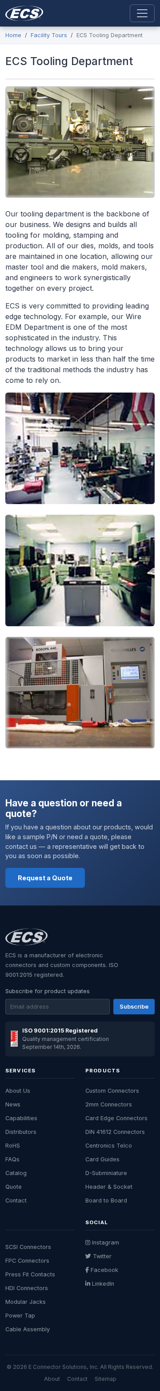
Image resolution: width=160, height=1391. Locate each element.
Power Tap (20, 1315)
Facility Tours (49, 35)
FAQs (12, 1159)
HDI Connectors (26, 1288)
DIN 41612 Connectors (115, 1132)
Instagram (105, 1242)
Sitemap (105, 1379)
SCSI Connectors (28, 1247)
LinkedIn (103, 1283)
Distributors (20, 1132)
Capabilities (21, 1118)
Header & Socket (108, 1186)
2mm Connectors (108, 1104)
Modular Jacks (25, 1302)
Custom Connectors (112, 1090)
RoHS (12, 1145)
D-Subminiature (106, 1173)
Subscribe (134, 1006)
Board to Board (106, 1200)
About (52, 1379)
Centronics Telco (108, 1145)
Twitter (102, 1256)
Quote (13, 1186)
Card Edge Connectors (116, 1118)
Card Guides (102, 1159)
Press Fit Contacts (30, 1274)
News (12, 1104)
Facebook (104, 1270)
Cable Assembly (27, 1329)
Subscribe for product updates (47, 991)
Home (13, 35)
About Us (17, 1090)
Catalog (16, 1173)
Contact (16, 1200)
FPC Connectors (27, 1260)
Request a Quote (45, 878)
